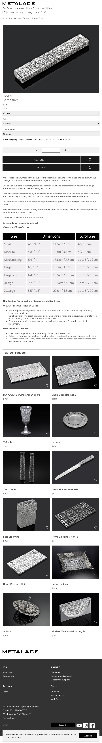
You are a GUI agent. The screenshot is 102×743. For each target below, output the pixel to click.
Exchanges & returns (61, 676)
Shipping (55, 672)
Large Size (37, 18)
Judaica (19, 8)
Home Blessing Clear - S (65, 536)
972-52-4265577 (18, 710)
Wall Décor (47, 8)
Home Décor (32, 8)
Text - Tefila (9, 489)
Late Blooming (11, 536)
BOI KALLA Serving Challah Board (22, 394)
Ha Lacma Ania (60, 584)
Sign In (23, 12)
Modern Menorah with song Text (70, 631)
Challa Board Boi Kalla (64, 394)
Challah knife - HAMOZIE (65, 489)
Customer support (60, 679)
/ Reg (29, 12)
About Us (7, 672)
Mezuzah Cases (21, 18)
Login (5, 691)
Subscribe (63, 725)
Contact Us (8, 676)
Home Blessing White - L (16, 584)
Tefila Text (9, 442)
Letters (56, 442)
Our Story (7, 8)
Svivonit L (8, 631)
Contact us (12, 12)
